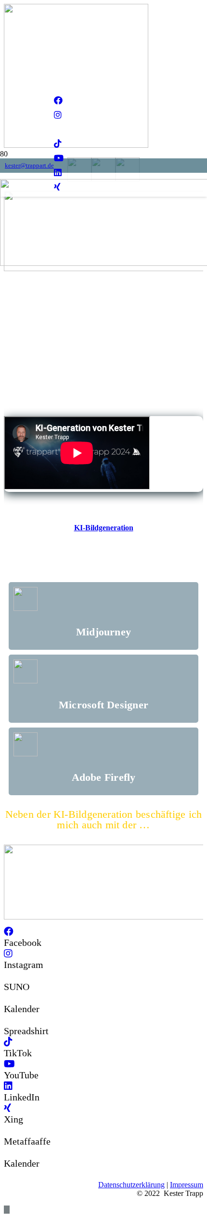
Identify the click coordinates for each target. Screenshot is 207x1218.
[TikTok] (58, 144)
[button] (7, 1210)
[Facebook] (58, 101)
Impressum (186, 1185)
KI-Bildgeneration (103, 528)
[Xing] (7, 1108)
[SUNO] (8, 975)
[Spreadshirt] (8, 1020)
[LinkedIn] (8, 1086)
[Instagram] (58, 115)
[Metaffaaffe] (8, 1130)
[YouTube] (59, 158)
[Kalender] (8, 997)
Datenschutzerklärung (131, 1185)
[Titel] (57, 129)
